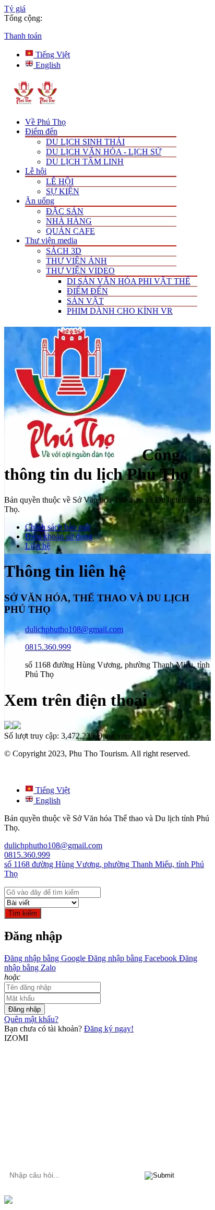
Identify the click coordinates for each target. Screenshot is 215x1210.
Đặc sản (64, 211)
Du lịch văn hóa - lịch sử (103, 151)
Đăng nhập (24, 1009)
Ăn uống (39, 200)
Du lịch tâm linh (85, 161)
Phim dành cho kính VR (120, 310)
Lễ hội (35, 171)
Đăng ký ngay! (109, 1028)
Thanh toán (23, 35)
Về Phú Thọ (45, 121)
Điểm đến (41, 131)
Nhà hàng (69, 221)
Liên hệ (37, 545)
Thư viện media (51, 240)
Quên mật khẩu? (31, 1019)
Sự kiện (62, 191)
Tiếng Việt (51, 54)
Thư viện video (80, 270)
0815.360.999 (48, 647)
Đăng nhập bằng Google (45, 958)
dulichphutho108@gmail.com (74, 629)
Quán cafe (70, 231)
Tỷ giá (15, 8)
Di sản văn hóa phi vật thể (128, 281)
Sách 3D (63, 250)
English (47, 65)
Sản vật (85, 300)
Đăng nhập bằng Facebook (131, 958)
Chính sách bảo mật (57, 527)
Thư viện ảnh (76, 260)
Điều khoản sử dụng (58, 536)
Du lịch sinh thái (85, 141)
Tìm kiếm (22, 913)
